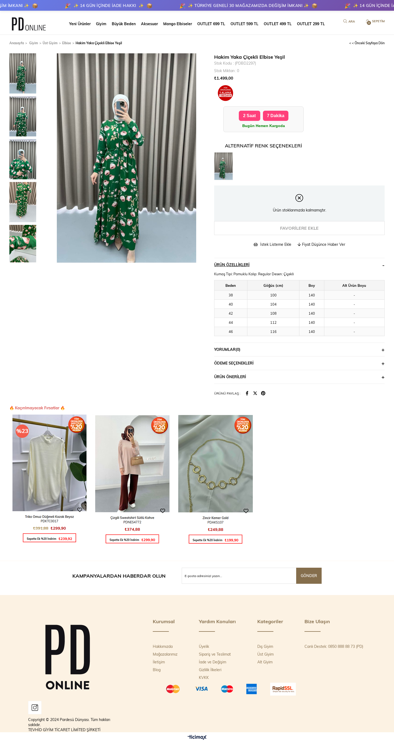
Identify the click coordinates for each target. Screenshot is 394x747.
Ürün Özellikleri (232, 264)
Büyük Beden (124, 23)
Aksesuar (149, 23)
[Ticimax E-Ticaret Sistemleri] (197, 737)
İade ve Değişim (212, 661)
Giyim (101, 23)
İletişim (159, 661)
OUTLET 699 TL (211, 23)
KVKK (204, 677)
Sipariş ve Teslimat (215, 654)
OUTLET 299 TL (311, 23)
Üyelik (204, 646)
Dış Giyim (265, 646)
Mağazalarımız (165, 654)
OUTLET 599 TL (244, 23)
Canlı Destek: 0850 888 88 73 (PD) (333, 646)
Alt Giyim (265, 661)
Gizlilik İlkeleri (210, 669)
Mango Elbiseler (177, 23)
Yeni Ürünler (80, 23)
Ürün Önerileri (230, 376)
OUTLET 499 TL (278, 23)
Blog (157, 669)
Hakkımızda (163, 646)
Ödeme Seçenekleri (234, 363)
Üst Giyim (265, 654)
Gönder (309, 575)
